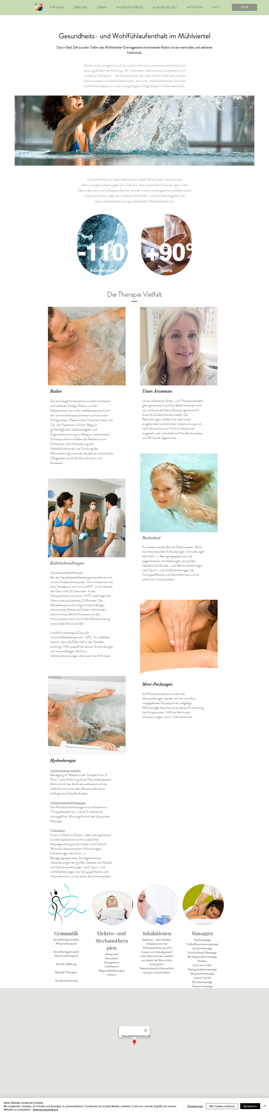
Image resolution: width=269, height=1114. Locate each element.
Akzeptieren (250, 1106)
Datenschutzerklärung (45, 1109)
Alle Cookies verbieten (222, 1106)
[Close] (264, 1106)
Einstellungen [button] (195, 1106)
